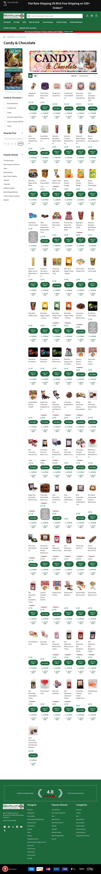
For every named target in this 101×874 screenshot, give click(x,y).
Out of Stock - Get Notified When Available (33, 237)
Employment (31, 813)
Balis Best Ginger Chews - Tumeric (68, 315)
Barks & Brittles (12, 103)
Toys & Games (48, 22)
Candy (9, 112)
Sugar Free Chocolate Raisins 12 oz (32, 497)
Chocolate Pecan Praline (91, 361)
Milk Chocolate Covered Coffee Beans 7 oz (80, 499)
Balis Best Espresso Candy (79, 225)
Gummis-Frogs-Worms (15, 117)
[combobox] (55, 16)
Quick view (34, 117)
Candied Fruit (11, 108)
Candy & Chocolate (12, 97)
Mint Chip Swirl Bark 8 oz (32, 548)
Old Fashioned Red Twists (67, 548)
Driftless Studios (9, 188)
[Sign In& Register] (87, 16)
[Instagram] (17, 827)
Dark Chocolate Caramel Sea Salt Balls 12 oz (56, 407)
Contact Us (30, 845)
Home (29, 832)
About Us (30, 810)
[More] (11, 22)
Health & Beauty (10, 28)
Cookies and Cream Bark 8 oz (68, 95)
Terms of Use (31, 848)
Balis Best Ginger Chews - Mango (68, 271)
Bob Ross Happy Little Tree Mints (68, 361)
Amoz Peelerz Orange (66, 183)
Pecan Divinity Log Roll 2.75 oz (92, 548)
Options (57, 108)
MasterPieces (8, 172)
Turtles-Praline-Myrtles (15, 122)
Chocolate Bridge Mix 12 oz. (68, 404)
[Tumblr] (5, 830)
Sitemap (29, 858)
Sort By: (74, 76)
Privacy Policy (31, 855)
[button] (50, 32)
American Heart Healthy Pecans (36, 842)
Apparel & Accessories (27, 28)
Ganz (5, 168)
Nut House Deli (31, 823)
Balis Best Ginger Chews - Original (56, 315)
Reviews (29, 829)
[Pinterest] (9, 827)
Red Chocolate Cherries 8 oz (32, 452)
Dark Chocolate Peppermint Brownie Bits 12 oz (44, 227)
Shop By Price (10, 133)
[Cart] (96, 16)
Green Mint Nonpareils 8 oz (44, 138)
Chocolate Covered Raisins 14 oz (80, 315)
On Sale (17, 22)
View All (6, 200)
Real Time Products (10, 176)
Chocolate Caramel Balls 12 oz (44, 452)
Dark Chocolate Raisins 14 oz (68, 452)
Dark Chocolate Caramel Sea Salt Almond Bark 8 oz (32, 742)
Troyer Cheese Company (12, 196)
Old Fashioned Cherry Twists (56, 548)
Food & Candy (61, 22)
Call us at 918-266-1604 (9, 820)
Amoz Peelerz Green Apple (92, 183)
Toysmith (7, 184)
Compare (33, 113)
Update (21, 143)
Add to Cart (33, 107)
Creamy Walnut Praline (78, 361)
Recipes (29, 836)
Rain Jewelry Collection (12, 164)
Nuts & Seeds (34, 22)
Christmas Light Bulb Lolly (55, 271)
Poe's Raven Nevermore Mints (44, 95)
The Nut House (9, 160)
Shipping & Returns (33, 839)
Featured (7, 22)
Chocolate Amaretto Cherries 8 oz (80, 95)
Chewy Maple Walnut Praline (32, 404)
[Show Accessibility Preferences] (5, 869)
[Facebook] (5, 827)
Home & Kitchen (76, 22)
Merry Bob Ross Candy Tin (56, 225)
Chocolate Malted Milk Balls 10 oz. (44, 497)
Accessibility (31, 816)
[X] (13, 827)
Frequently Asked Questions (35, 819)
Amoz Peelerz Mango (78, 183)
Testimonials (31, 852)
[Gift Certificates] (92, 16)
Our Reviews (31, 826)
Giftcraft (6, 180)
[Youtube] (21, 827)
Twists (9, 126)
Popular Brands (11, 154)
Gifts (24, 22)
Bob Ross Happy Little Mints (32, 183)
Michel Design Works (10, 192)
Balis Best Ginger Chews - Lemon (45, 315)
